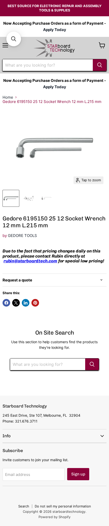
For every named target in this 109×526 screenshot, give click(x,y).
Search (23, 506)
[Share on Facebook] (6, 303)
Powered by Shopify (54, 517)
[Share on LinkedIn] (25, 303)
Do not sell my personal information (63, 506)
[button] (13, 39)
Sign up (78, 474)
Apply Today (54, 29)
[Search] (99, 65)
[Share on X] (16, 303)
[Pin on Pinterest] (35, 303)
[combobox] (48, 65)
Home (8, 97)
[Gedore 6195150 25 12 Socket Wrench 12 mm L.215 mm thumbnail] (11, 198)
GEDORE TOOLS (22, 235)
